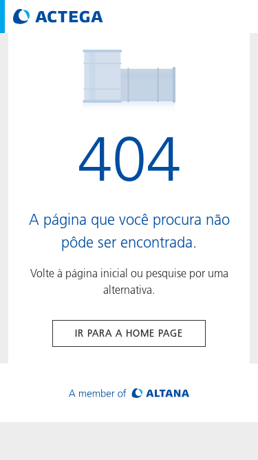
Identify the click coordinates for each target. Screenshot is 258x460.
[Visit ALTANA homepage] (129, 393)
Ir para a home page (129, 333)
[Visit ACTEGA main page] (58, 16)
